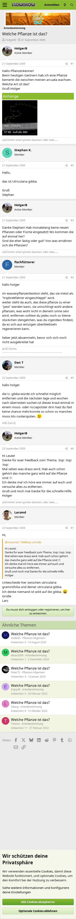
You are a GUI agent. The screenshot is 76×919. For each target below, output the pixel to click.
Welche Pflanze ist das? (30, 633)
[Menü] (5, 5)
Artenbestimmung (36, 655)
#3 (72, 220)
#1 (72, 63)
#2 (72, 165)
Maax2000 (17, 655)
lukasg (15, 706)
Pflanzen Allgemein (33, 638)
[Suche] (71, 5)
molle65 (15, 638)
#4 (72, 277)
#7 (72, 528)
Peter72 (15, 672)
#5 (72, 378)
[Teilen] (66, 63)
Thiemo (15, 724)
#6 (72, 448)
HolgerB (10, 40)
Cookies (47, 871)
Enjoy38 (15, 689)
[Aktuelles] (64, 5)
